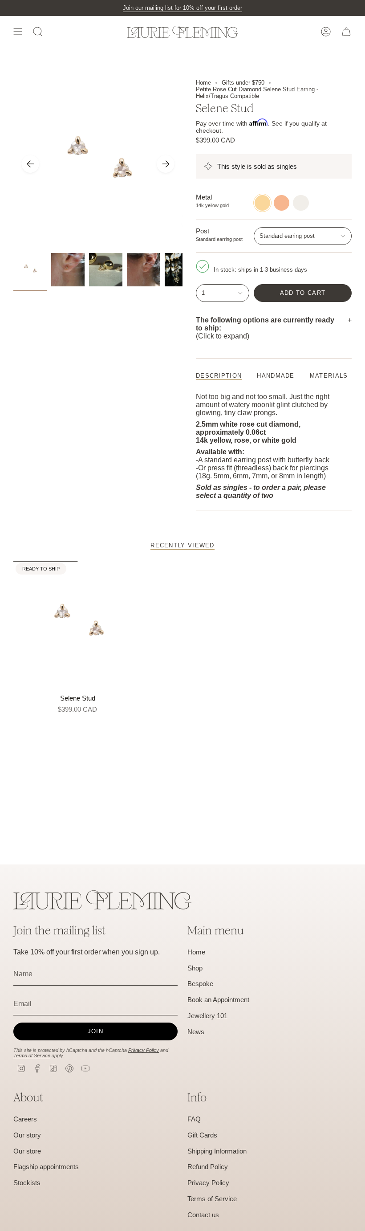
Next (165, 164)
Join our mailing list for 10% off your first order (182, 7)
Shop (195, 968)
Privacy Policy (143, 1050)
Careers (25, 1119)
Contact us (203, 1215)
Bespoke (200, 983)
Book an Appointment (218, 999)
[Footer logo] (102, 899)
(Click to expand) (265, 328)
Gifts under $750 (243, 82)
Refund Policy (207, 1166)
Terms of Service (31, 1055)
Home (203, 82)
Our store (27, 1151)
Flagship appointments (46, 1166)
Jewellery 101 (207, 1015)
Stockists (27, 1182)
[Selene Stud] (77, 625)
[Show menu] (18, 31)
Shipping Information (217, 1151)
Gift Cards (202, 1135)
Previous (30, 164)
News (195, 1031)
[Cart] (346, 31)
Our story (27, 1135)
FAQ (194, 1119)
